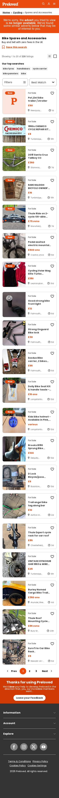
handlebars (23, 68)
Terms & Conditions (19, 761)
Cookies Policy (18, 765)
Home (6, 12)
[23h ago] (52, 631)
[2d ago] (52, 515)
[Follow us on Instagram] (24, 747)
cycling (17, 12)
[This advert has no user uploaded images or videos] (14, 101)
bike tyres (8, 68)
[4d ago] (52, 602)
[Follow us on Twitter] (34, 747)
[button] (52, 94)
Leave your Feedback (29, 697)
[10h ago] (52, 139)
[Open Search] (43, 3)
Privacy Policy (40, 761)
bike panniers (10, 73)
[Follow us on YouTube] (43, 747)
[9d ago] (52, 255)
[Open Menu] (54, 3)
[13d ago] (52, 458)
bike (23, 73)
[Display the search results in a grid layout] (55, 56)
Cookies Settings (37, 765)
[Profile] (49, 3)
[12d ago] (52, 399)
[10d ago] (52, 283)
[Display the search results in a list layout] (49, 56)
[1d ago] (53, 110)
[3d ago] (52, 545)
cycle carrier (40, 68)
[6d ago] (52, 313)
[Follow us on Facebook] (14, 747)
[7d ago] (52, 167)
